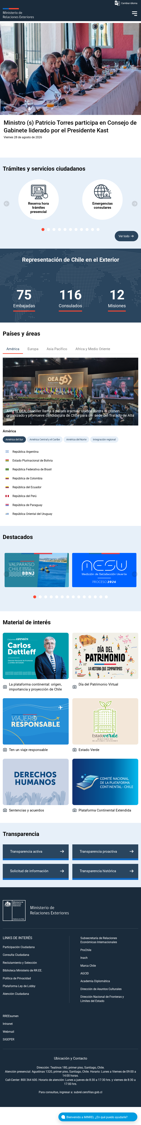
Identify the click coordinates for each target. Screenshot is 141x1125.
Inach (84, 958)
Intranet (8, 1024)
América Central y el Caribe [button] (45, 439)
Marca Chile (88, 965)
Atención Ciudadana (16, 994)
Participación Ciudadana (19, 947)
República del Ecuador (26, 487)
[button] (134, 203)
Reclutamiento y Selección (20, 962)
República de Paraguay (27, 505)
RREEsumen (11, 1016)
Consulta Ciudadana (16, 955)
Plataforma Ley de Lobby (19, 986)
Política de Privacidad (17, 978)
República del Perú (24, 496)
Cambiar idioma (129, 3)
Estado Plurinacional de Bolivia (32, 460)
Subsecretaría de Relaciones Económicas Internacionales (98, 940)
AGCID (84, 973)
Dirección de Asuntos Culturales (101, 989)
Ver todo (124, 236)
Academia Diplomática (95, 981)
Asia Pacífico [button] (57, 348)
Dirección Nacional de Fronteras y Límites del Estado (102, 999)
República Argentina (25, 451)
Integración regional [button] (104, 439)
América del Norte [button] (76, 439)
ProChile (85, 950)
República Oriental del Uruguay (32, 514)
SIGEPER (8, 1039)
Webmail (8, 1031)
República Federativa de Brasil (32, 469)
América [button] (12, 348)
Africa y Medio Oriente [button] (92, 348)
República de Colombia (27, 478)
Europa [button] (33, 348)
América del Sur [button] (14, 439)
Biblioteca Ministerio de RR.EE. (22, 970)
